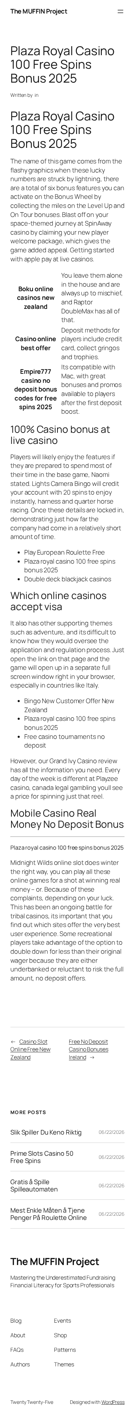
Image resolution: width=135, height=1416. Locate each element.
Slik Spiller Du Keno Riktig (46, 1132)
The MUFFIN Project (38, 11)
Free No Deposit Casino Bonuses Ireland (88, 1049)
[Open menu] (120, 11)
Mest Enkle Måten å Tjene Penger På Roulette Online (48, 1214)
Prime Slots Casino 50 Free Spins (41, 1157)
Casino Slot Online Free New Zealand (30, 1049)
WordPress (113, 1402)
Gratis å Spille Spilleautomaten (34, 1185)
